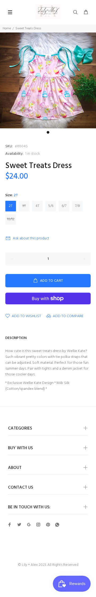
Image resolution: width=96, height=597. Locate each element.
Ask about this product (31, 238)
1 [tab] (48, 132)
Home (7, 28)
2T (11, 206)
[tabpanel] (48, 80)
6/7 (64, 206)
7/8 (77, 206)
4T (37, 206)
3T (24, 206)
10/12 (10, 219)
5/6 (50, 206)
